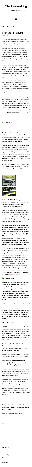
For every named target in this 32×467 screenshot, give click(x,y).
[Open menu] (16, 19)
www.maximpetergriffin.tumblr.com (12, 413)
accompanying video (14, 282)
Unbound (4, 107)
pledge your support (13, 112)
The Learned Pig (16, 6)
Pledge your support (22, 407)
